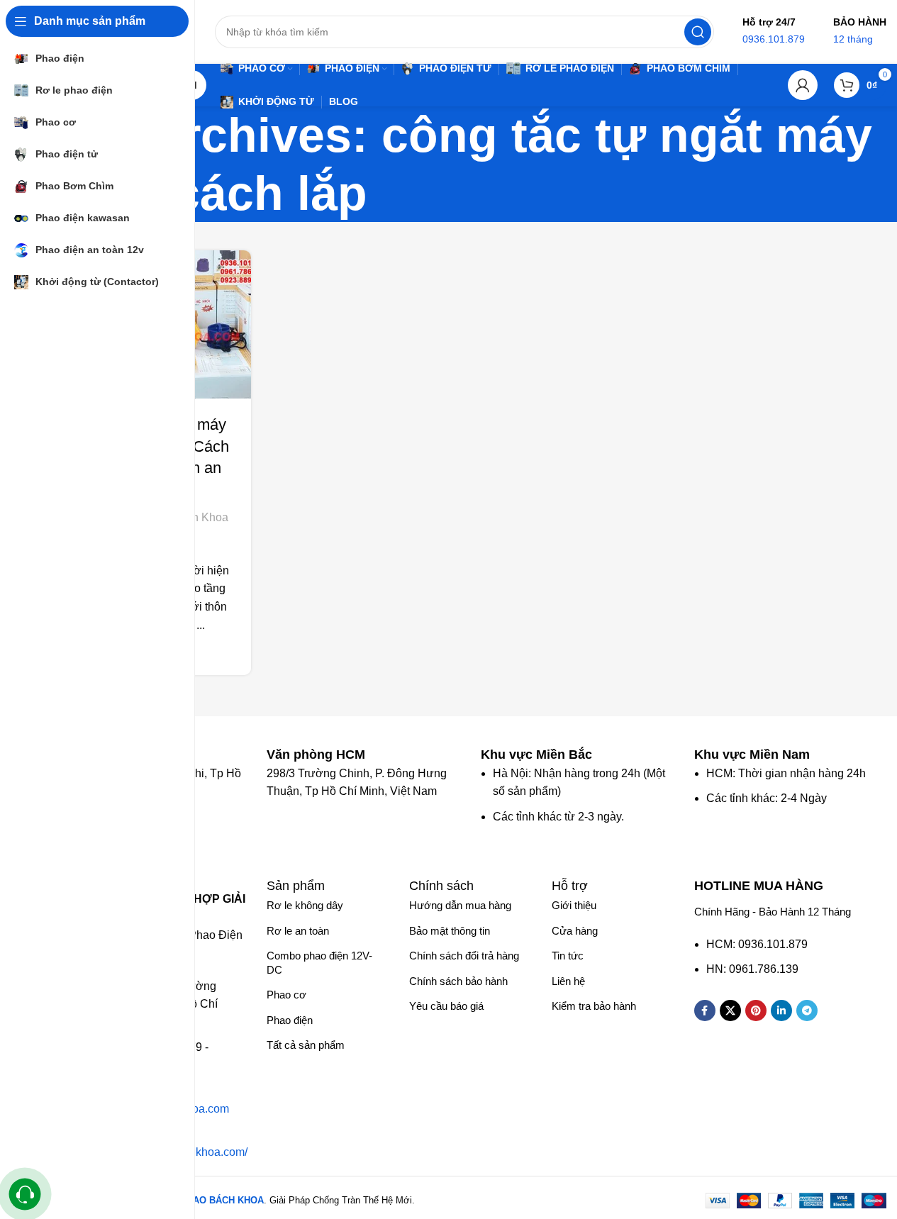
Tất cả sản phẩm (306, 1045)
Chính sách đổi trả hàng (464, 956)
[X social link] (730, 1010)
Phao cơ (286, 995)
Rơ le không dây (305, 905)
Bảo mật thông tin (449, 931)
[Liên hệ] (25, 1194)
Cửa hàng (575, 931)
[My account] (803, 85)
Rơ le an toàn (298, 931)
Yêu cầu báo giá (446, 1006)
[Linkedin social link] (781, 1010)
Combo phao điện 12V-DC (319, 963)
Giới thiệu (574, 905)
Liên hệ (568, 981)
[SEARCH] (697, 31)
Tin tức (568, 956)
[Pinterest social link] (756, 1010)
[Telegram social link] (807, 1010)
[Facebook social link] (704, 1010)
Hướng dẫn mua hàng (460, 905)
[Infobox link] (323, 754)
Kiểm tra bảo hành (594, 1006)
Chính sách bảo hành (458, 981)
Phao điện (290, 1020)
